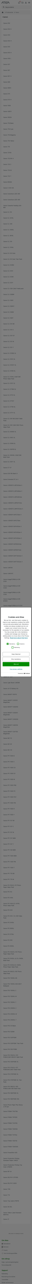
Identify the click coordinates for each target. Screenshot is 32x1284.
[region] (16, 642)
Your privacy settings (16, 669)
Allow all (16, 664)
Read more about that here (19, 638)
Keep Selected (16, 654)
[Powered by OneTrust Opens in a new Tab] (24, 674)
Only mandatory (16, 659)
